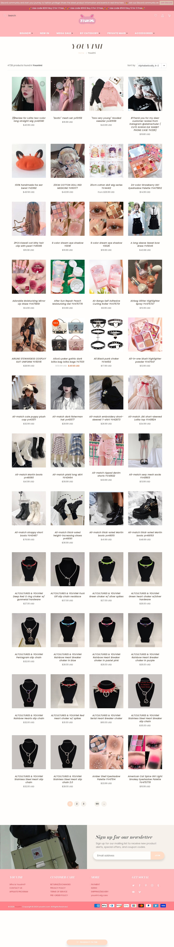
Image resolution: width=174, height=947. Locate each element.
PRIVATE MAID (116, 33)
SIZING (94, 888)
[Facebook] (139, 885)
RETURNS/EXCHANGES (60, 884)
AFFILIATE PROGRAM (19, 891)
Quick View (29, 94)
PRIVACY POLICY (58, 888)
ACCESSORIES (144, 33)
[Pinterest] (145, 885)
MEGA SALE (64, 33)
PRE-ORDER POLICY (59, 895)
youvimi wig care (99, 895)
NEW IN (44, 33)
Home (81, 53)
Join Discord (166, 2)
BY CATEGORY (89, 33)
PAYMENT (95, 884)
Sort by (131, 65)
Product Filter (88, 942)
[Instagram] (152, 885)
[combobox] (152, 65)
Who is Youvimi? (17, 884)
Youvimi (18, 906)
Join (157, 855)
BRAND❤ (26, 33)
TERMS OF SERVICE (58, 891)
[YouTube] (133, 891)
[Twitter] (133, 885)
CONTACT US (16, 888)
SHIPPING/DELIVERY (99, 891)
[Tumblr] (158, 885)
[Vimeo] (139, 891)
